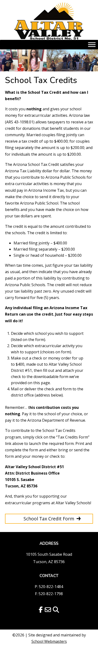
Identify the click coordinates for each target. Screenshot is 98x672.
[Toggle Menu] (92, 44)
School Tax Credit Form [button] (49, 518)
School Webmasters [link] (49, 641)
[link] (49, 21)
